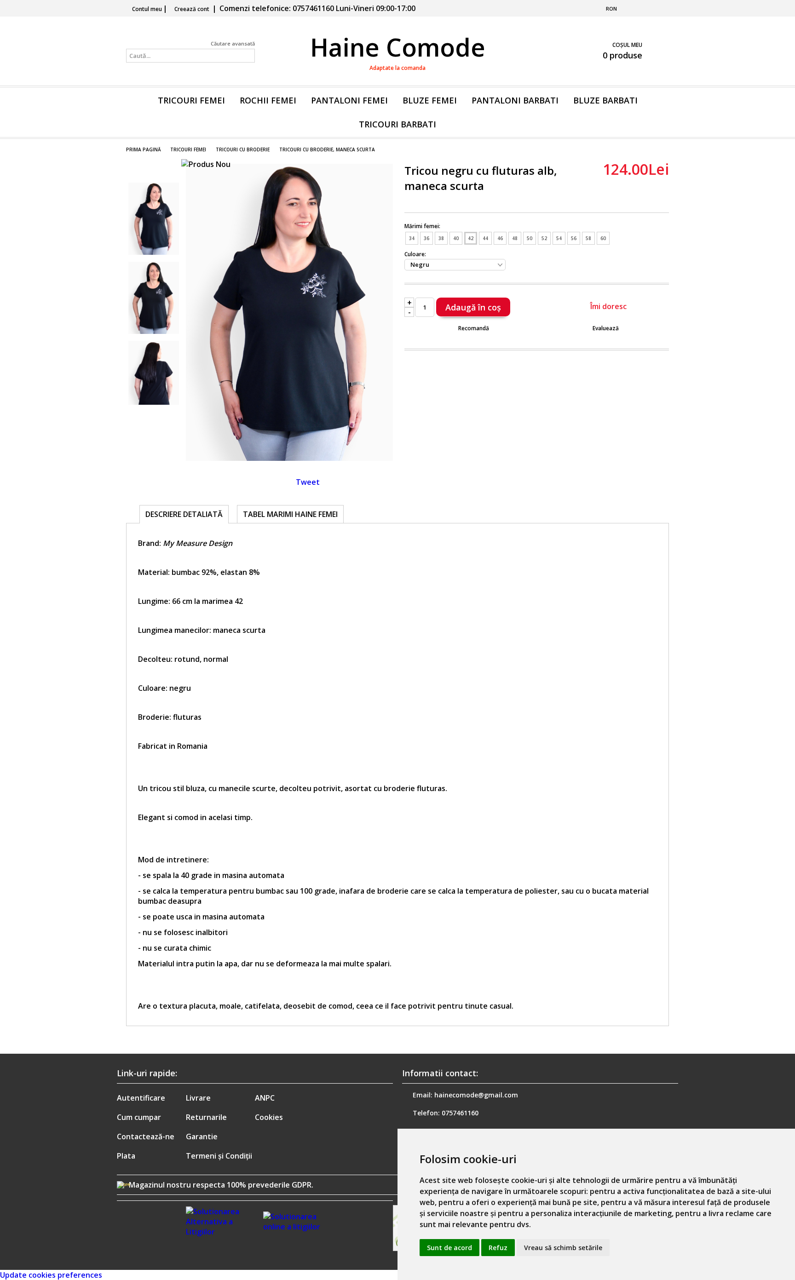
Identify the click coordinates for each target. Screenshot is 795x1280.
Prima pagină (143, 149)
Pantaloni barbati (515, 100)
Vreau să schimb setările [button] (563, 1247)
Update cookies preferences (51, 1275)
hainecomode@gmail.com (476, 1095)
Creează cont (191, 9)
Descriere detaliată (184, 514)
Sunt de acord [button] (449, 1247)
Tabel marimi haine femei (290, 514)
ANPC (265, 1098)
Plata (126, 1156)
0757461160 (460, 1112)
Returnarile (206, 1117)
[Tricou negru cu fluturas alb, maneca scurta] (289, 458)
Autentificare (141, 1098)
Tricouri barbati (397, 124)
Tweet (308, 482)
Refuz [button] (498, 1247)
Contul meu (147, 9)
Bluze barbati (605, 100)
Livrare (198, 1098)
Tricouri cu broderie (243, 149)
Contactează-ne (145, 1136)
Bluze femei (430, 100)
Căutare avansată (233, 43)
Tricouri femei (191, 100)
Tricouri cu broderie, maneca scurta (327, 149)
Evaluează (606, 328)
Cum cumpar (139, 1117)
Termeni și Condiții (219, 1156)
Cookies (269, 1117)
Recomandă (473, 328)
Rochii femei (268, 100)
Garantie (202, 1136)
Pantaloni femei (349, 100)
